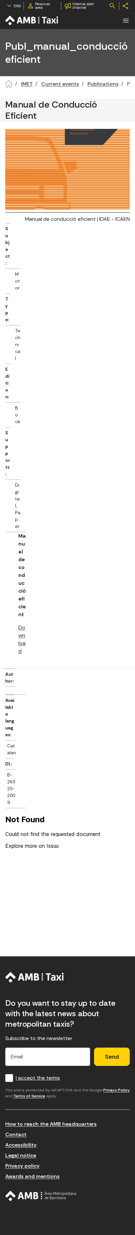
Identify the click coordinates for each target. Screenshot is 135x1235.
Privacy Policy (116, 1090)
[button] (126, 21)
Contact (16, 1134)
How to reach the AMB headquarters (51, 1124)
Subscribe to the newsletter (38, 1038)
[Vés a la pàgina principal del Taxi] (34, 977)
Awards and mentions (32, 1176)
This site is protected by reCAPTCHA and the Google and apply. (67, 1093)
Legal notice (20, 1155)
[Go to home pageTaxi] (32, 20)
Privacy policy (22, 1165)
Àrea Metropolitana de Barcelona (40, 1196)
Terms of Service (29, 1096)
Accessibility (21, 1144)
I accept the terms (38, 1077)
